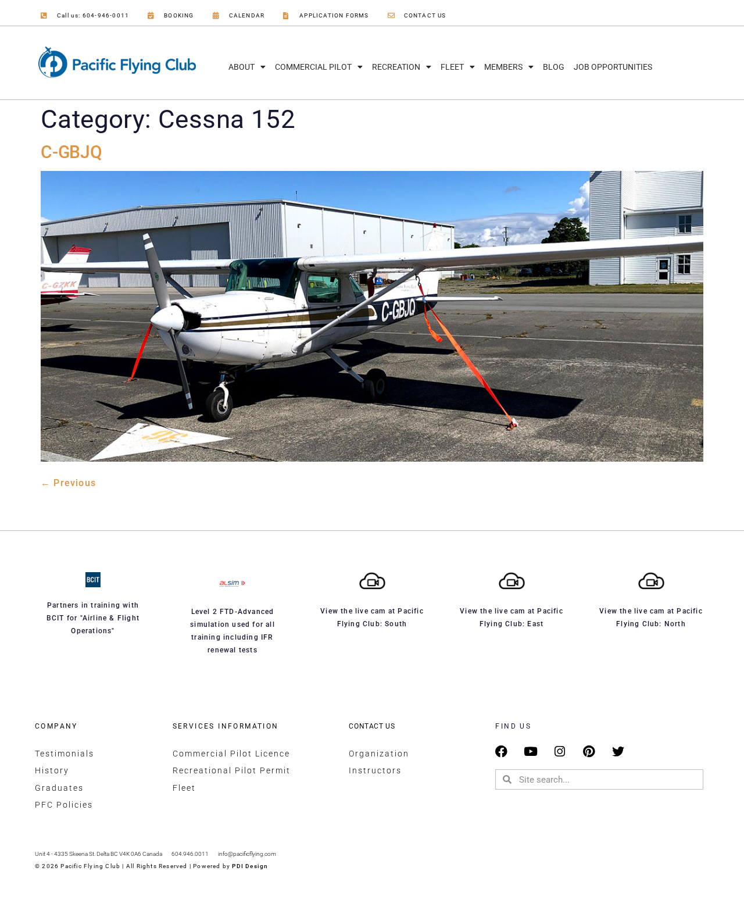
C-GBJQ (71, 152)
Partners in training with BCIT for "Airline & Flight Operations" (93, 618)
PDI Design (250, 866)
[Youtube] (531, 751)
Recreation (396, 67)
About (241, 67)
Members (503, 67)
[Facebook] (501, 751)
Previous (68, 482)
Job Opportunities (613, 67)
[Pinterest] (589, 751)
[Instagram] (560, 751)
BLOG (553, 67)
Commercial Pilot (313, 67)
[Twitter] (618, 751)
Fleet (452, 67)
